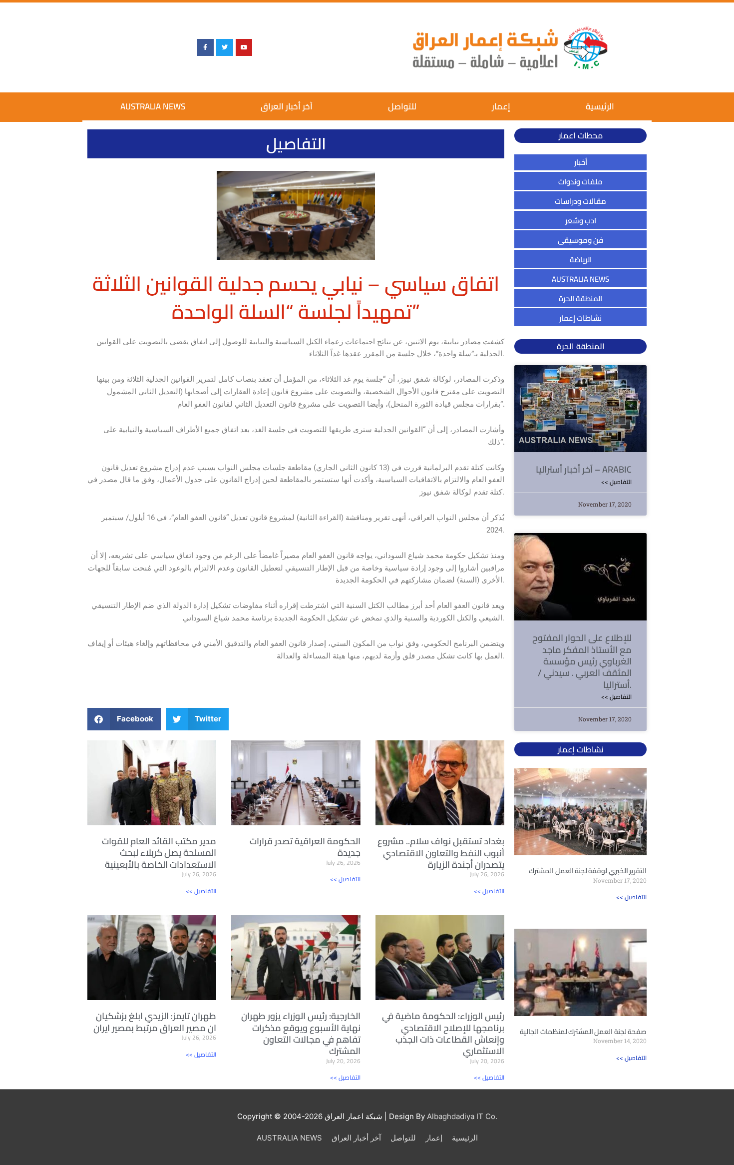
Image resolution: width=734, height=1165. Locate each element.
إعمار (501, 106)
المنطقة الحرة (580, 298)
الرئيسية (600, 106)
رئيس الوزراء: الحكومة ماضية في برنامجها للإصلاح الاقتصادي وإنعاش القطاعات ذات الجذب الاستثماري (443, 1033)
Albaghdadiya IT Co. (462, 1116)
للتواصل (402, 106)
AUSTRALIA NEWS (152, 106)
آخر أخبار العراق (287, 106)
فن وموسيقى (580, 240)
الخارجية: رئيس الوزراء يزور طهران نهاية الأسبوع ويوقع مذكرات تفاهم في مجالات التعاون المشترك (301, 1033)
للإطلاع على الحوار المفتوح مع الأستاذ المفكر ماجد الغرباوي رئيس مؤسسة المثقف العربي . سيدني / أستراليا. (582, 661)
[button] (124, 719)
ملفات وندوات (580, 181)
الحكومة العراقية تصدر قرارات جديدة (305, 847)
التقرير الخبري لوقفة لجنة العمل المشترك (588, 870)
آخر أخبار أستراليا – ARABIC (584, 469)
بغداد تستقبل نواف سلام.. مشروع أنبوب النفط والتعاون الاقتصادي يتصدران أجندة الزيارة (440, 853)
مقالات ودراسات (580, 201)
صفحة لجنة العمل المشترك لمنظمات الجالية (583, 1031)
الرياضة (581, 259)
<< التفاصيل (201, 891)
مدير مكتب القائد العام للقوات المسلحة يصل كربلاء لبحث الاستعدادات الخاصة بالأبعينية (159, 853)
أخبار (580, 162)
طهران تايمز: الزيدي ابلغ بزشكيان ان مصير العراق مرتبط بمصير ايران (154, 1022)
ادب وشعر (580, 220)
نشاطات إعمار (580, 318)
